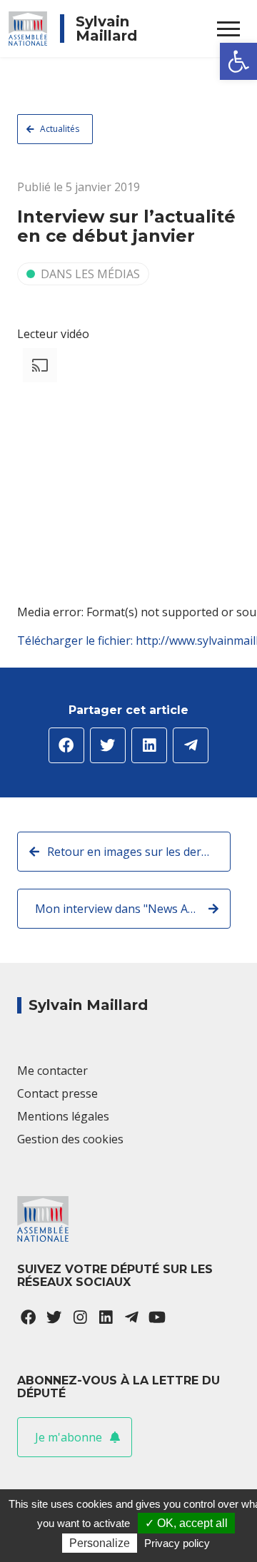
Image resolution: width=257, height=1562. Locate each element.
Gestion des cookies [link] (70, 1139)
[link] (238, 61)
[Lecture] (23, 662)
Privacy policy (177, 1543)
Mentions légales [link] (63, 1116)
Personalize (99, 1543)
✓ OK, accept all (186, 1523)
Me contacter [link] (52, 1070)
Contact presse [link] (57, 1093)
